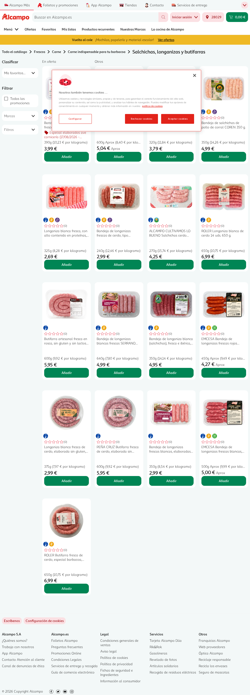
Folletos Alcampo (64, 640)
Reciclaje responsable (215, 659)
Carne (56, 52)
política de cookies (152, 105)
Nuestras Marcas (133, 29)
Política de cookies (114, 657)
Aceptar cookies (178, 118)
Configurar (75, 118)
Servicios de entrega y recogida (74, 666)
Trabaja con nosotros (18, 647)
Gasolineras (158, 653)
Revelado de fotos (163, 659)
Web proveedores (212, 647)
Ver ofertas (166, 40)
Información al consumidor (120, 681)
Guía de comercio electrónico (72, 672)
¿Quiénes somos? (14, 640)
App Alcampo (12, 653)
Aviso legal (108, 651)
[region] (126, 101)
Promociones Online (66, 653)
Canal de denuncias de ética (23, 666)
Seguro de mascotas (214, 672)
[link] (45, 620)
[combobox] (95, 17)
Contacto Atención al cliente (23, 659)
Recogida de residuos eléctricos (173, 672)
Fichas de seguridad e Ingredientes (116, 672)
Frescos (39, 52)
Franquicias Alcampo (214, 640)
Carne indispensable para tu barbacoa (96, 52)
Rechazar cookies (141, 118)
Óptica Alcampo (211, 653)
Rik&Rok (156, 647)
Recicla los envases (213, 666)
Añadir (67, 157)
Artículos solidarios (164, 666)
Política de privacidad (116, 664)
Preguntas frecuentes (67, 647)
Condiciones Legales (66, 659)
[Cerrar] (194, 75)
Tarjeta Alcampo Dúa (166, 640)
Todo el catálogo (14, 52)
